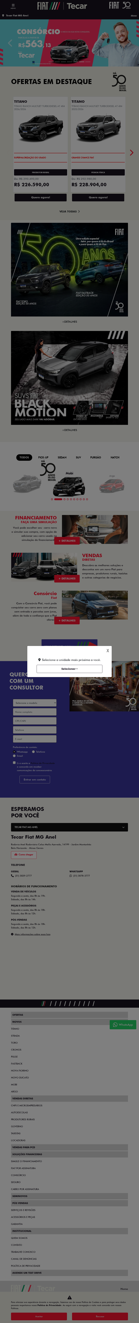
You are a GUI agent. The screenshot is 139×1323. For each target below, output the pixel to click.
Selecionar (68, 668)
